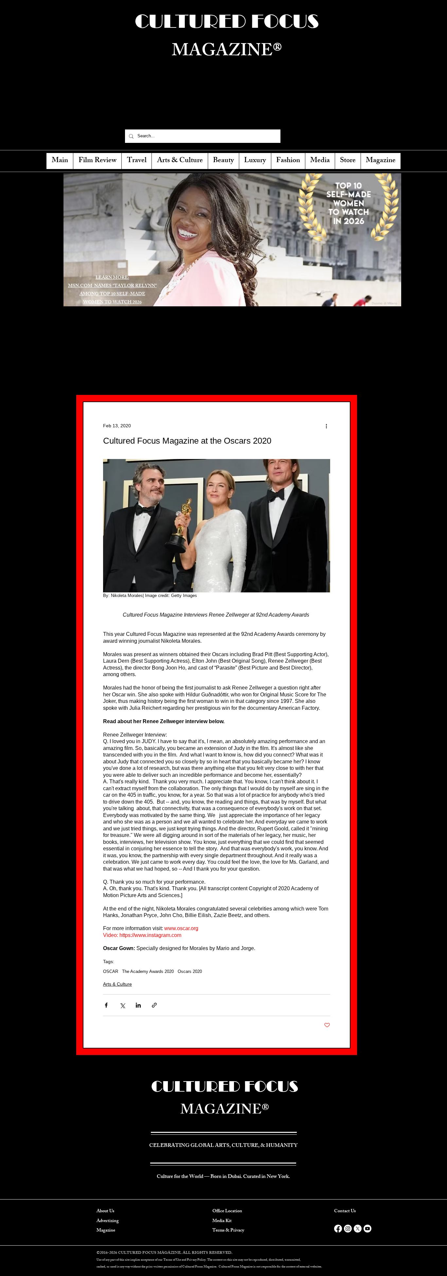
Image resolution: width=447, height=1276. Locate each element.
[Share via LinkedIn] (138, 1005)
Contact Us (345, 1211)
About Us (105, 1211)
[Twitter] (303, 136)
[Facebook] (291, 136)
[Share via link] (154, 1005)
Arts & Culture (117, 984)
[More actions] (326, 426)
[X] (358, 1229)
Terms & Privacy (228, 1231)
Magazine (106, 1231)
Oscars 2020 (190, 971)
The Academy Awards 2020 (148, 971)
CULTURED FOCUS (224, 1086)
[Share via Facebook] (106, 1005)
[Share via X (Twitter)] (122, 1005)
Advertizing (108, 1221)
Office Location (227, 1211)
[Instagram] (314, 136)
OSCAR (110, 971)
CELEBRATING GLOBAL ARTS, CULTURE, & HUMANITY (226, 110)
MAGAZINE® (224, 1111)
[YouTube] (326, 136)
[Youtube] (367, 1229)
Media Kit (222, 1221)
